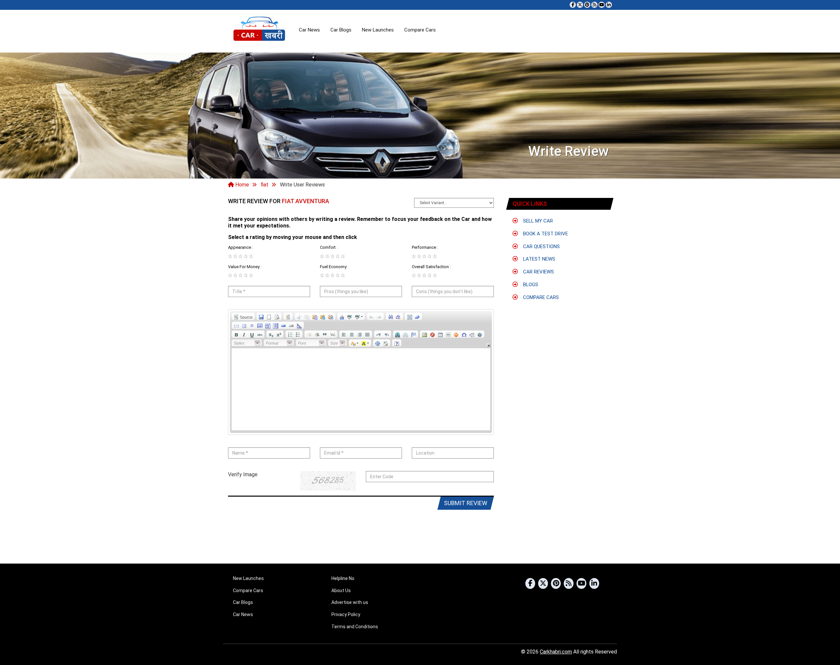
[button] (243, 316)
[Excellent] (251, 256)
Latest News (538, 259)
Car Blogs (340, 30)
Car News (309, 30)
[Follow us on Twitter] (580, 5)
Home (241, 185)
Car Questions (541, 246)
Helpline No (342, 578)
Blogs (530, 285)
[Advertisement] (557, 355)
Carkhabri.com (556, 652)
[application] (361, 372)
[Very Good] (246, 256)
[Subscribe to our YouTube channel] (601, 5)
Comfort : (329, 247)
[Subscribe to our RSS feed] (594, 5)
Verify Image (243, 474)
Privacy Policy (345, 614)
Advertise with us (349, 602)
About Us (341, 590)
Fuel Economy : (334, 266)
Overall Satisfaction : (431, 266)
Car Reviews (538, 272)
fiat (264, 185)
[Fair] (235, 256)
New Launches (378, 30)
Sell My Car (537, 221)
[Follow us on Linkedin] (609, 5)
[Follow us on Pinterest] (587, 5)
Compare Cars (420, 30)
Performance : (425, 247)
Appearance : (240, 247)
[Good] (240, 256)
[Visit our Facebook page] (573, 5)
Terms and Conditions (354, 626)
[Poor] (230, 256)
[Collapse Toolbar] (488, 345)
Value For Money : (245, 266)
